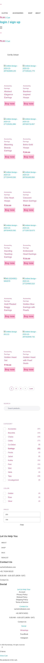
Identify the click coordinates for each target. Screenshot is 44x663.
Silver (10, 501)
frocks (10, 452)
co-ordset (11, 445)
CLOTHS (5, 13)
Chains (10, 437)
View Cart (3, 656)
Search (22, 414)
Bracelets (11, 433)
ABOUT (38, 13)
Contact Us (24, 606)
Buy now (10, 103)
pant (9, 464)
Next (25, 389)
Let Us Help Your (23, 589)
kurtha (10, 460)
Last (31, 388)
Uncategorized (13, 480)
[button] (22, 589)
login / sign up (10, 22)
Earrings (7, 88)
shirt (9, 468)
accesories (8, 86)
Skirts (10, 472)
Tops (10, 476)
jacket (10, 456)
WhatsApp (24, 630)
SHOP (30, 13)
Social (23, 626)
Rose (10, 497)
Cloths (10, 441)
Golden (10, 493)
